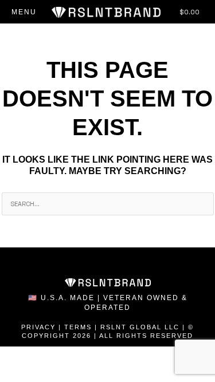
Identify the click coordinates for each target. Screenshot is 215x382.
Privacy (38, 327)
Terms (78, 327)
